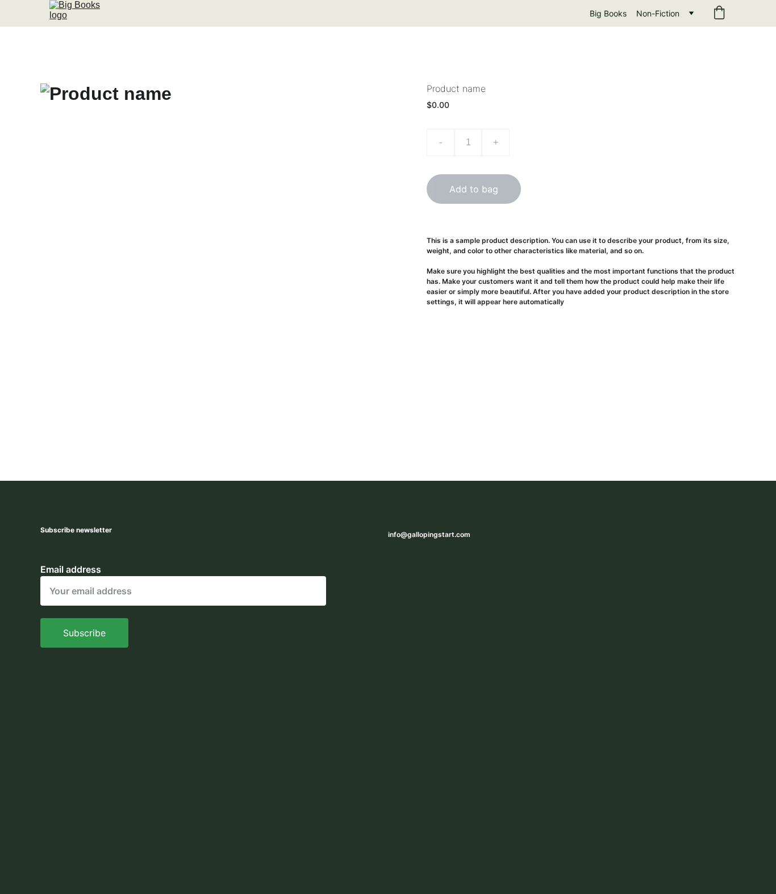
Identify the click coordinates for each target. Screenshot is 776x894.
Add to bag (473, 189)
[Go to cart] (719, 13)
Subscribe (84, 633)
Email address (70, 569)
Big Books (608, 13)
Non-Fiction (657, 13)
